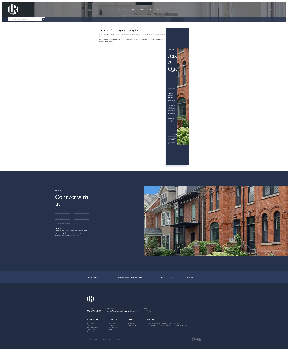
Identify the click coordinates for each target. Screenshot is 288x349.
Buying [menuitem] (134, 9)
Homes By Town (92, 277)
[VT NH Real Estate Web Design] (196, 339)
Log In (270, 9)
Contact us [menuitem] (131, 323)
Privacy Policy (171, 121)
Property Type (192, 277)
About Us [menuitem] (159, 9)
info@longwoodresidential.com (122, 310)
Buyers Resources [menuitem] (113, 327)
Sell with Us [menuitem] (112, 325)
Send (176, 134)
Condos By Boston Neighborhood (129, 277)
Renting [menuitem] (149, 9)
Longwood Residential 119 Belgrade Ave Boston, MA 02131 (163, 323)
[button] (43, 19)
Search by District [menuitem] (91, 332)
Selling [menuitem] (141, 9)
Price (162, 277)
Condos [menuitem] (89, 325)
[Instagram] (150, 311)
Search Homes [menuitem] (123, 9)
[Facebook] (145, 311)
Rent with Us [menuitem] (112, 323)
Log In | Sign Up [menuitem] (132, 325)
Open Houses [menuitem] (90, 323)
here (123, 39)
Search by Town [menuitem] (91, 329)
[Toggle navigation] (279, 9)
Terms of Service (172, 142)
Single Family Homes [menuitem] (92, 327)
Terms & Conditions (105, 339)
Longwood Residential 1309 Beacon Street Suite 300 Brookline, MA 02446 (167, 325)
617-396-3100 (94, 310)
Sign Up (265, 9)
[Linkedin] (147, 311)
